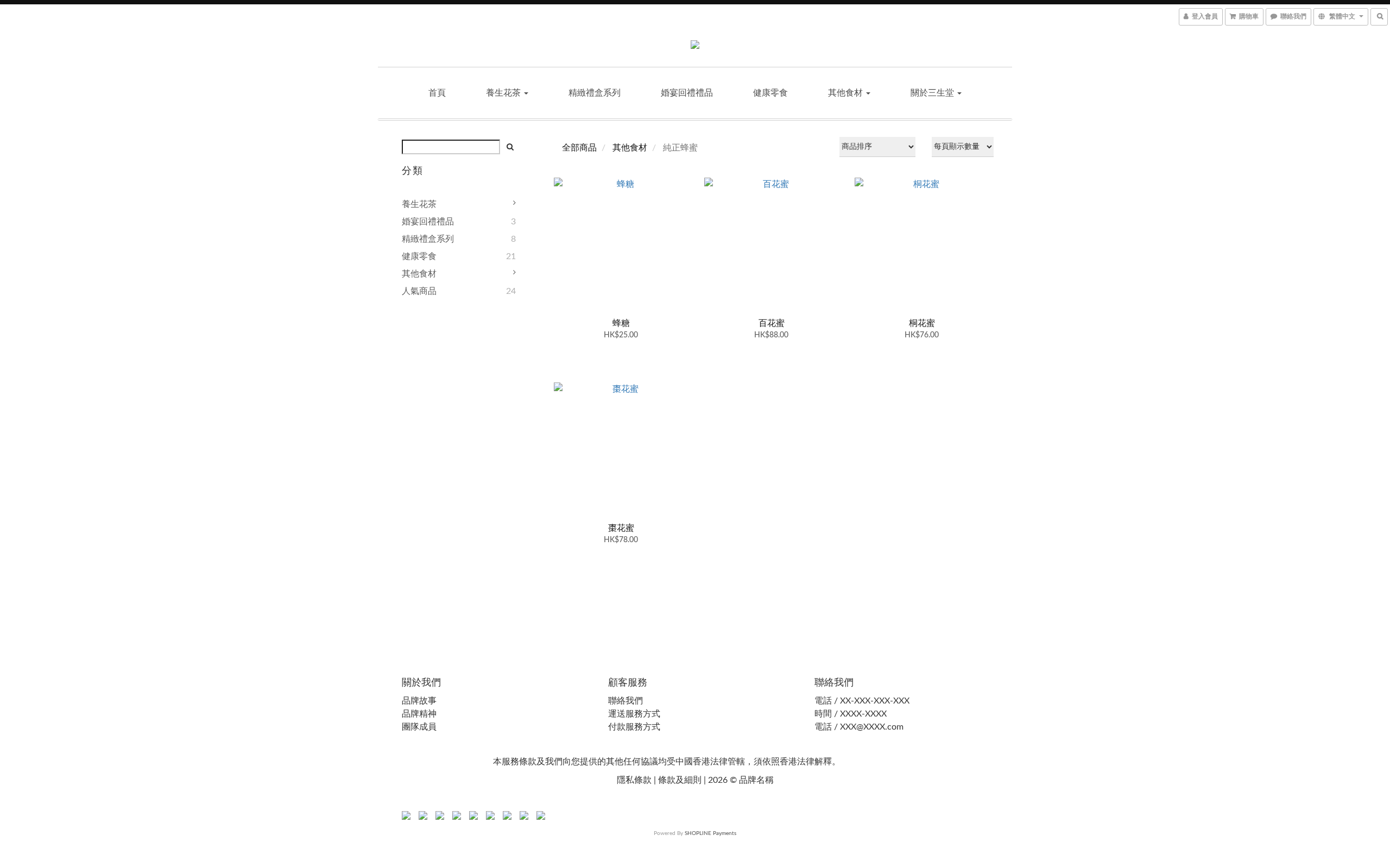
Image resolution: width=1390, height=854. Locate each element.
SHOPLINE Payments (710, 833)
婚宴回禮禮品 (687, 93)
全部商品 (579, 147)
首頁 (437, 93)
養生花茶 (504, 93)
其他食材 (846, 93)
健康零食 (770, 93)
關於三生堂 (933, 93)
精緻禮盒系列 (594, 93)
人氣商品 (419, 291)
